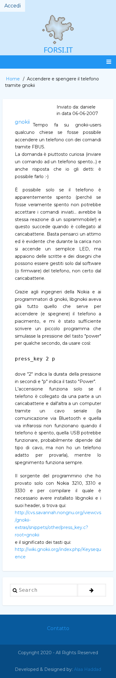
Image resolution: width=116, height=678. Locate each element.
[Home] (58, 29)
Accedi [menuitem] (12, 6)
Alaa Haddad (87, 669)
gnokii (22, 122)
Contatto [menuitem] (58, 628)
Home (13, 79)
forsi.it (58, 50)
